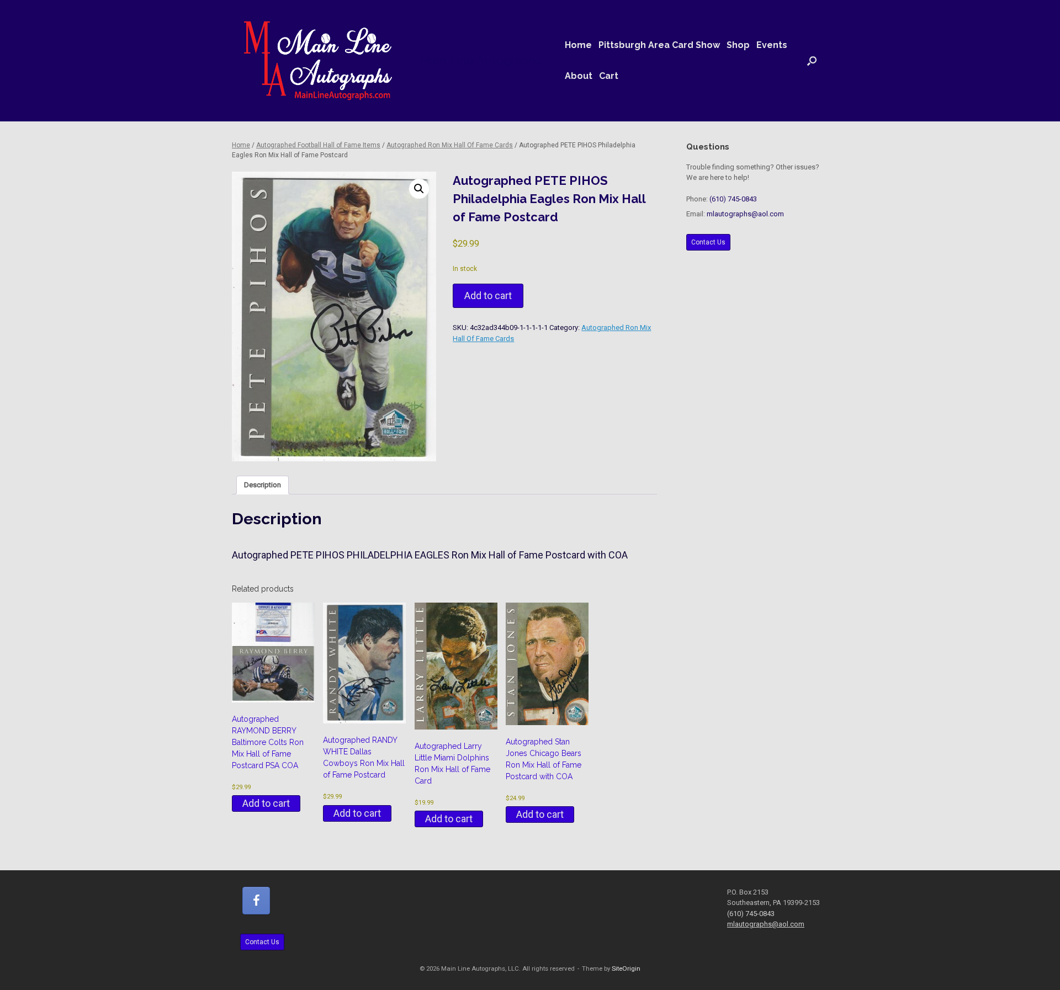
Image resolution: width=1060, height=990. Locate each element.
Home (578, 45)
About (578, 76)
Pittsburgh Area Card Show (659, 45)
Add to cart (488, 295)
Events (771, 45)
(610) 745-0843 (733, 199)
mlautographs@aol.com (745, 214)
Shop (738, 45)
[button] (812, 60)
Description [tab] (262, 485)
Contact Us (708, 242)
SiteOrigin (626, 968)
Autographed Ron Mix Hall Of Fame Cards (449, 145)
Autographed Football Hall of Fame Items (318, 145)
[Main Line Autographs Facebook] (256, 900)
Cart (608, 76)
